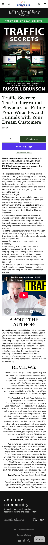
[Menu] (3, 4)
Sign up (38, 519)
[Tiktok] (24, 540)
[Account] (39, 4)
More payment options (24, 153)
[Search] (9, 4)
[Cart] (45, 4)
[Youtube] (19, 540)
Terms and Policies (24, 535)
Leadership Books (27, 530)
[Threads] (28, 540)
